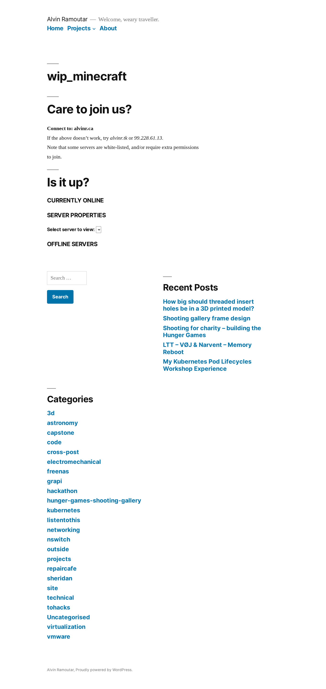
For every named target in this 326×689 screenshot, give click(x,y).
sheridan (59, 578)
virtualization (66, 626)
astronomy (62, 422)
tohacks (58, 607)
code (54, 442)
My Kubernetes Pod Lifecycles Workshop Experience (207, 365)
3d (51, 413)
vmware (58, 636)
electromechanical (74, 461)
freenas (58, 471)
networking (63, 529)
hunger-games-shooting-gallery (94, 500)
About (108, 28)
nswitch (58, 539)
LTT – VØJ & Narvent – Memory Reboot (207, 348)
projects (59, 558)
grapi (54, 481)
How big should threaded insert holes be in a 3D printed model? (208, 305)
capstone (60, 432)
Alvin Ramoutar (67, 19)
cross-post (63, 452)
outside (58, 549)
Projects (78, 28)
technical (60, 597)
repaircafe (62, 568)
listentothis (63, 520)
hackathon (62, 490)
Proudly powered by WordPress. (104, 670)
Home (55, 28)
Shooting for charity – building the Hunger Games (212, 331)
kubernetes (63, 510)
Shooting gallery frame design (206, 318)
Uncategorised (68, 617)
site (52, 588)
